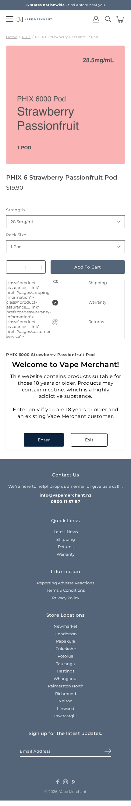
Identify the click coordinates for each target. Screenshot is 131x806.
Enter (44, 440)
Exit (89, 440)
